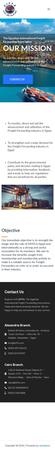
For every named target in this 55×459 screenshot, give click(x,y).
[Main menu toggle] (49, 9)
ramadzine (44, 445)
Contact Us (17, 79)
